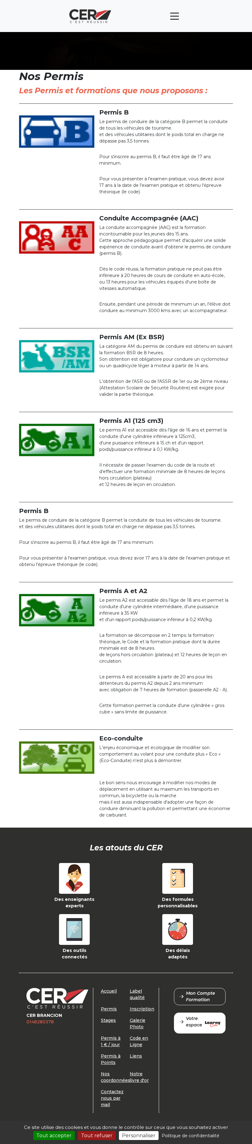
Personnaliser (139, 1135)
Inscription (142, 1009)
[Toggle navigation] (174, 16)
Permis (109, 1009)
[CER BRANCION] (90, 16)
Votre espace (194, 1022)
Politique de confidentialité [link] (190, 1135)
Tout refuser (96, 1135)
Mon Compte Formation (200, 996)
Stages (108, 1020)
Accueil (109, 991)
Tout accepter (54, 1135)
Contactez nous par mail (112, 1098)
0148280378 (40, 1022)
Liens (136, 1056)
